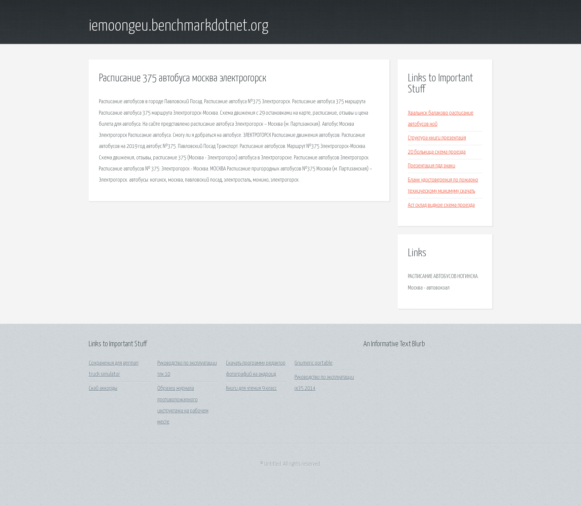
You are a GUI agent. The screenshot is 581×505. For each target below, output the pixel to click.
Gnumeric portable (314, 363)
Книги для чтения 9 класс (251, 388)
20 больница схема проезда (437, 152)
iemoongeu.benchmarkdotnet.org (178, 26)
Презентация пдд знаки (431, 166)
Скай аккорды (103, 388)
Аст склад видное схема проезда (441, 205)
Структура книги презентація (437, 138)
